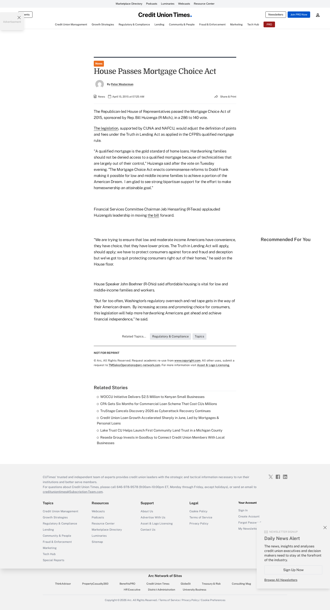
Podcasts (151, 3)
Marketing (50, 547)
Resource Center (204, 3)
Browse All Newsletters (280, 580)
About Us (147, 511)
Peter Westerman (122, 84)
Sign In (243, 510)
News (98, 63)
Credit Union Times (157, 583)
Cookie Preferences (213, 600)
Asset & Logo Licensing (157, 523)
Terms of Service (200, 517)
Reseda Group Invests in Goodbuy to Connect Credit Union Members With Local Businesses (161, 440)
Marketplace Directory (129, 3)
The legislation (106, 128)
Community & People (57, 535)
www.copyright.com (187, 360)
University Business (194, 589)
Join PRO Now (298, 14)
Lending (48, 529)
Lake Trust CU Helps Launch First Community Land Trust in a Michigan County (161, 430)
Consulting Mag (241, 583)
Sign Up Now (293, 570)
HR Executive (132, 589)
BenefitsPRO (127, 583)
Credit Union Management (60, 511)
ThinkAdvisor (63, 583)
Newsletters (275, 14)
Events (25, 14)
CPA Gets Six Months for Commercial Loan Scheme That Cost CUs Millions (158, 404)
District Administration (161, 589)
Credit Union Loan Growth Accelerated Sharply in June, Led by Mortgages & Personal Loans (158, 420)
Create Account (249, 516)
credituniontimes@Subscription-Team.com (73, 492)
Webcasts (184, 3)
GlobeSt (186, 583)
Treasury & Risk (211, 583)
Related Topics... (134, 336)
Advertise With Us (153, 517)
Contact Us (148, 529)
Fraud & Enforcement (57, 541)
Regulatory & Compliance (60, 523)
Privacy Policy (198, 523)
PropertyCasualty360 (95, 583)
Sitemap (97, 541)
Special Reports (53, 560)
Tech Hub (49, 554)
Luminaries (167, 3)
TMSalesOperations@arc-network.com (134, 365)
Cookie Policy (198, 511)
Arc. (129, 600)
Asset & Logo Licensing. (213, 365)
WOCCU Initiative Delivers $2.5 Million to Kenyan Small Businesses (152, 397)
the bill (153, 215)
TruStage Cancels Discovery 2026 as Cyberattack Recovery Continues (155, 411)
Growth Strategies (55, 517)
